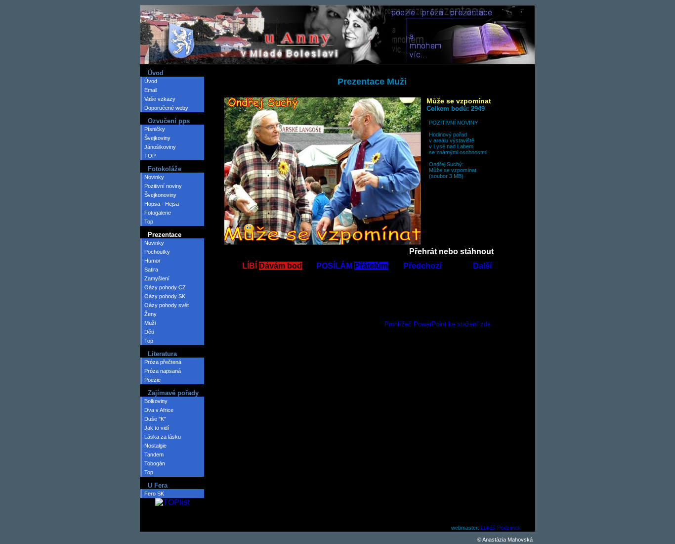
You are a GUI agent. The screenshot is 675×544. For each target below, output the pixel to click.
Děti (149, 332)
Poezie (152, 380)
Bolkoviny (156, 401)
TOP (150, 156)
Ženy (150, 314)
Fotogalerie (157, 213)
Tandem (154, 454)
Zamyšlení (156, 278)
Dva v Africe (158, 410)
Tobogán (154, 463)
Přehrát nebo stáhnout (451, 251)
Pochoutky (157, 252)
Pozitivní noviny (163, 186)
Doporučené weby (166, 108)
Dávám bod (280, 266)
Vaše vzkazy (159, 99)
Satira (151, 269)
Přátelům (371, 266)
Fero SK (154, 494)
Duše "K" (155, 419)
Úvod (150, 81)
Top (148, 222)
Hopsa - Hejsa (161, 204)
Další (482, 266)
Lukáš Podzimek (501, 528)
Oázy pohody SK (164, 296)
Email (150, 90)
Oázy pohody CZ (165, 287)
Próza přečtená (162, 362)
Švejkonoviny (160, 195)
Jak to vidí (156, 428)
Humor (152, 261)
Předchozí (422, 266)
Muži (150, 323)
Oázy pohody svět (166, 305)
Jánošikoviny (160, 147)
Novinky (154, 177)
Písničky (154, 129)
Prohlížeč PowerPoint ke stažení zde (437, 324)
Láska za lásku (162, 437)
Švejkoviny (157, 138)
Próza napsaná (162, 371)
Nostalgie (155, 446)
